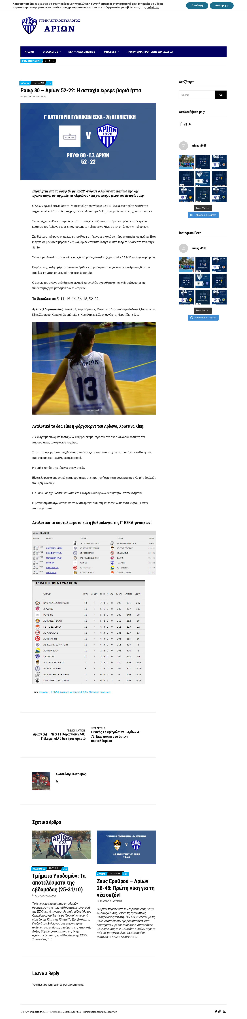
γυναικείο (75, 691)
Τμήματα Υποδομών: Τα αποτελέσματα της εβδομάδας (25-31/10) (59, 882)
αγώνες (43, 691)
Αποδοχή (197, 5)
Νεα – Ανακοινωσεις (81, 51)
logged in (53, 984)
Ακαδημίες (39, 868)
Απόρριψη (221, 5)
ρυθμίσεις (153, 7)
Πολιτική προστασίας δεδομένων (100, 1011)
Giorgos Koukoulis (45, 895)
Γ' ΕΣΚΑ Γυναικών (58, 691)
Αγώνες (25, 83)
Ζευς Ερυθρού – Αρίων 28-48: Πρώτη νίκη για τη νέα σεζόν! (126, 888)
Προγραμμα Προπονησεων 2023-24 (150, 51)
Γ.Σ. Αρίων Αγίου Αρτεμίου (51, 38)
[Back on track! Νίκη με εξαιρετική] (202, 194)
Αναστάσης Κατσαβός (35, 96)
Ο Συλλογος (50, 51)
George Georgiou (72, 1011)
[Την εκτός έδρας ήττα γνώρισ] (186, 178)
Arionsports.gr (34, 1011)
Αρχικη (29, 51)
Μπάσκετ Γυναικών (99, 691)
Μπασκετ (110, 51)
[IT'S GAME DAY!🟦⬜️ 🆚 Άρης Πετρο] (186, 194)
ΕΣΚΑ (84, 691)
